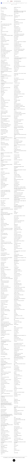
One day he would (3, 54)
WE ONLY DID (3, 378)
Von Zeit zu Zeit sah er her (4, 102)
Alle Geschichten (3, 298)
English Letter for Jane (17, 7)
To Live (2, 244)
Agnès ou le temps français (4, 373)
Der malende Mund (3, 14)
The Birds (15, 230)
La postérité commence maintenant (19, 190)
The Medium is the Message (18, 414)
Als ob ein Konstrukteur (17, 91)
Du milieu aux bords (17, 157)
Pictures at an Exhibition (17, 164)
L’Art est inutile (16, 431)
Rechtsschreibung (3, 361)
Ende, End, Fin (3, 142)
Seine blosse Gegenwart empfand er (6, 124)
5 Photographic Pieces (4, 8)
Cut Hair (2, 166)
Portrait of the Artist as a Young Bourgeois (7, 278)
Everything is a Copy (3, 41)
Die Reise (2, 122)
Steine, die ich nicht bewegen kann (6, 269)
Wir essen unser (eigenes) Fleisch (5, 190)
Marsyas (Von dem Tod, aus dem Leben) (19, 345)
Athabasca (15, 191)
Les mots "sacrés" (16, 254)
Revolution (2, 107)
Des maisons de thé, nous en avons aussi (6, 229)
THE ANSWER (16, 314)
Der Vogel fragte (3, 55)
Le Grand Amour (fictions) (4, 106)
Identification (16, 247)
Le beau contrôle (16, 424)
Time (14, 203)
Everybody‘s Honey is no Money (18, 353)
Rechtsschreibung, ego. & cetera (18, 179)
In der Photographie (3, 185)
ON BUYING (2, 327)
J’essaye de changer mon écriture (19, 410)
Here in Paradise (16, 423)
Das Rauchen (16, 379)
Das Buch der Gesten (17, 30)
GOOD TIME (15, 117)
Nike (1, 117)
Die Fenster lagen (16, 62)
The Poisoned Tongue (4, 223)
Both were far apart (17, 184)
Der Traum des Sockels (4, 445)
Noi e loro (15, 389)
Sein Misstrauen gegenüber (4, 118)
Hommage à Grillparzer (4, 314)
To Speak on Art (3, 303)
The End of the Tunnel (4, 289)
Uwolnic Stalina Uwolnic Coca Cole (19, 79)
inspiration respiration (4, 447)
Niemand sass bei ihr (17, 426)
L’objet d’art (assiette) (17, 107)
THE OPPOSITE (16, 122)
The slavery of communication (18, 289)
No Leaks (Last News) (17, 308)
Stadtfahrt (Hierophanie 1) (4, 439)
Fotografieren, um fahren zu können (6, 379)
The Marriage (16, 440)
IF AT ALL (2, 157)
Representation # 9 (16, 348)
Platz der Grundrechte (17, 422)
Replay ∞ (15, 373)
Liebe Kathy (2, 264)
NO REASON (2, 46)
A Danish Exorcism (3, 262)
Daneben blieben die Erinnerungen (6, 323)
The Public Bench (16, 152)
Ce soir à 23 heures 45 (4, 419)
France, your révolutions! (17, 61)
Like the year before (3, 129)
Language (2, 315)
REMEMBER (2, 80)
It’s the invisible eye (3, 81)
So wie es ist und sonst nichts (18, 123)
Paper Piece (15, 244)
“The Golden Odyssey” (17, 100)
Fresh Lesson (16, 278)
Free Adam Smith (16, 337)
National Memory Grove (4, 62)
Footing (2, 148)
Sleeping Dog (16, 224)
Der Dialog (15, 393)
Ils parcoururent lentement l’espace (19, 392)
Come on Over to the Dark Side (18, 129)
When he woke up (16, 67)
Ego (14, 319)
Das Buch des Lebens (4, 180)
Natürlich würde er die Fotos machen (19, 309)
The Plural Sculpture (4, 409)
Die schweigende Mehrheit (17, 142)
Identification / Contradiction (18, 388)
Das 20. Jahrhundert (17, 273)
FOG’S (15, 25)
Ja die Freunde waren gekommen (18, 119)
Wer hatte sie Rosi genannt (4, 300)
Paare (15, 417)
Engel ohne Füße (16, 26)
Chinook (2, 369)
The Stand (15, 341)
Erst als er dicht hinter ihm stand (5, 191)
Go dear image (16, 74)
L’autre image (16, 452)
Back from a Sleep (3, 407)
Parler (1, 30)
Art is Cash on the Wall (4, 178)
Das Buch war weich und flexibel (5, 310)
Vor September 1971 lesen (17, 112)
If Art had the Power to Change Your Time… (20, 257)
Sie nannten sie (3, 174)
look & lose (15, 148)
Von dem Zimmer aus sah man (5, 431)
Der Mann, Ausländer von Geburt (5, 358)
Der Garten (15, 180)
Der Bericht (2, 284)
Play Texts (2, 220)
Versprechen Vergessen (17, 269)
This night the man (3, 331)
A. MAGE (2, 215)
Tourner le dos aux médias (4, 423)
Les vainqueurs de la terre (4, 451)
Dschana (15, 102)
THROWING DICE (16, 350)
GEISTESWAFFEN (3, 332)
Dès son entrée (3, 418)
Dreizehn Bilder (3, 183)
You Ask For (15, 54)
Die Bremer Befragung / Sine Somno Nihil (6, 243)
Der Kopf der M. (16, 21)
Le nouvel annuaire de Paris (5, 282)
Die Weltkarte (3, 61)
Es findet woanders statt (4, 258)
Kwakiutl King (3, 18)
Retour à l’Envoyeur (17, 133)
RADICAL (2, 320)
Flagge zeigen (3, 446)
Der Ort (2, 163)
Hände (2, 26)
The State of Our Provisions (18, 46)
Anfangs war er (16, 429)
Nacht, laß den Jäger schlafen (5, 198)
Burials (2, 247)
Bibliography (2, 91)
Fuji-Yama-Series (16, 267)
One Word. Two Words (4, 136)
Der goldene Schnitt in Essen (18, 235)
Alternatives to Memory (17, 234)
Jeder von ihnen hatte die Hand (18, 439)
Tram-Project (16, 282)
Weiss (1, 158)
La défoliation (16, 268)
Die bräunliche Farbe (4, 179)
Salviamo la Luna (16, 68)
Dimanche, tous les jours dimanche (19, 300)
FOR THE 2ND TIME (17, 297)
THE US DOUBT (3, 248)
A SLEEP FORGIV (3, 203)
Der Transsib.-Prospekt (17, 418)
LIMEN (15, 211)
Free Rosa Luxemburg (17, 238)
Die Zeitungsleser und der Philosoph (19, 318)
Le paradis (15, 101)
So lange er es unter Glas (4, 344)
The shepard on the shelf (4, 430)
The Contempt (16, 445)
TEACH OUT (2, 196)
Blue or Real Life (3, 200)
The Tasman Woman (17, 374)
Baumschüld (2, 268)
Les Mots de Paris (3, 368)
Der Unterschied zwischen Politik (5, 87)
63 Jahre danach (3, 273)
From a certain (3, 101)
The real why (16, 303)
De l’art (2, 239)
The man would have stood (4, 67)
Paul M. (15, 249)
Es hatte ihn (2, 149)
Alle (14, 55)
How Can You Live (16, 320)
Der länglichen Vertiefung (17, 44)
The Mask (2, 350)
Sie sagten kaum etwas (17, 228)
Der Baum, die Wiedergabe (4, 267)
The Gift (2, 134)
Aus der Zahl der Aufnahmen (18, 248)
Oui (14, 223)
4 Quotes (2, 345)
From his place (16, 383)
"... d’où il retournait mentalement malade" (7, 35)
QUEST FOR (2, 218)
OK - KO (15, 8)
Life (14, 18)
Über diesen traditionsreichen (5, 309)
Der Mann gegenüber (4, 119)
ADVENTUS (15, 436)
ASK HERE (2, 13)
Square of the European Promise (18, 358)
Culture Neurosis (16, 218)
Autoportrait (2, 45)
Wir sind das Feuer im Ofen (18, 288)
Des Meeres (2, 36)
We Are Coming (16, 13)
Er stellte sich (16, 124)
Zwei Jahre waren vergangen (5, 224)
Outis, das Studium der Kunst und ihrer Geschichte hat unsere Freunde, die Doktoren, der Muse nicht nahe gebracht (6, 404)
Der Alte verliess (3, 205)
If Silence (15, 387)
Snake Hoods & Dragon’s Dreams (5, 277)
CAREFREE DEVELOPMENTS (5, 44)
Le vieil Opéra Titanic (17, 384)
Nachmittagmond (3, 255)
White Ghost (16, 401)
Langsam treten (16, 292)
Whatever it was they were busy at (6, 287)
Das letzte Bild (3, 192)
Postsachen (15, 279)
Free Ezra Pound (16, 332)
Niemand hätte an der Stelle (18, 229)
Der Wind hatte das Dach (4, 234)
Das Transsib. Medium (4, 127)
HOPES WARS (3, 195)
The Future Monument (17, 92)
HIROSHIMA (2, 337)
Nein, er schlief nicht (4, 274)
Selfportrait (15, 81)
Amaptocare (16, 225)
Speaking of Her (3, 219)
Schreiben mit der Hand (4, 168)
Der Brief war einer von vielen (18, 315)
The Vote (2, 175)
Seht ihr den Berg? (3, 348)
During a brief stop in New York (18, 349)
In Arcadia (15, 362)
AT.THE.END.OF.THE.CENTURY (5, 349)
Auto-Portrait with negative (18, 114)
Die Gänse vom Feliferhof (17, 305)
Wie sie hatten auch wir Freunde (5, 100)
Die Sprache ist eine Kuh (4, 212)
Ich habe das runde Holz (17, 243)
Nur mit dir (2, 204)
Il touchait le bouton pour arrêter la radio (7, 15)
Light (14, 14)
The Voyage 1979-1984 (4, 326)
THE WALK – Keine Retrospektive (18, 50)
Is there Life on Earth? (4, 353)
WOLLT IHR (2, 292)
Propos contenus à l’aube (4, 143)
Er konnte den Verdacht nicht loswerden (20, 113)
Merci (1, 188)
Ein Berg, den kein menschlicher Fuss (6, 330)
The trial (2, 86)
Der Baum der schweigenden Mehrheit (6, 68)
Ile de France (16, 277)
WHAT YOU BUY (3, 92)
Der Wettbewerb (3, 19)
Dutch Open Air (3, 335)
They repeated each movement (18, 105)
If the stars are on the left (4, 31)
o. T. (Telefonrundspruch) (4, 436)
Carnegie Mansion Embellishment (18, 35)
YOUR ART (15, 40)
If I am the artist (3, 105)
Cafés (15, 361)
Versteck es (2, 429)
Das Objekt (2, 343)
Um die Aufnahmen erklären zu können (19, 215)
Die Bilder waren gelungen (4, 401)
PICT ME (2, 79)
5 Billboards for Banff (17, 400)
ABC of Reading (3, 356)
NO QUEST (15, 272)
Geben (15, 310)
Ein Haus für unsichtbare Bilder (5, 173)
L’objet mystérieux (3, 49)
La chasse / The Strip (17, 175)
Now (1, 235)
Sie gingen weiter (3, 374)
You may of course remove (18, 274)
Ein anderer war (16, 330)
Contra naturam (16, 56)
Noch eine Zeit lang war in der (5, 25)
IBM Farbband (16, 87)
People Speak (3, 308)
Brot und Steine (16, 36)
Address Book (16, 365)
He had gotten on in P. (17, 27)
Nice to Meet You (3, 387)
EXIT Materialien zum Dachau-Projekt (19, 106)
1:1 (14, 451)
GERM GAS (15, 71)
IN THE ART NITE (16, 97)
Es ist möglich (16, 204)
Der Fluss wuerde (3, 410)
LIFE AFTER (15, 233)
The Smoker (15, 411)
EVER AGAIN (16, 258)
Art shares (2, 283)
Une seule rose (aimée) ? (4, 362)
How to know (3, 313)
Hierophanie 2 (16, 86)
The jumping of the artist (4, 63)
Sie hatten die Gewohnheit (18, 284)
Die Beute (15, 409)
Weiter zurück (16, 32)
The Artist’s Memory (3, 297)
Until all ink (15, 163)
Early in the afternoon (4, 288)
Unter (1, 73)
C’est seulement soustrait (4, 417)
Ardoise (15, 264)
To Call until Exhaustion (4, 354)
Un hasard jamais (16, 368)
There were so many (17, 15)
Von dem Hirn (16, 219)
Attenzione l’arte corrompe (18, 344)
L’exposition (2, 388)
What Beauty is (3, 452)
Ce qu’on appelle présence (18, 435)
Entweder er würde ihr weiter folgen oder (20, 200)
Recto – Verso (3, 426)
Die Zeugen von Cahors (17, 394)
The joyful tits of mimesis (4, 130)
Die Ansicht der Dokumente (5, 294)
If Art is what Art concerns (4, 434)
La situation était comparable (5, 40)
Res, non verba (16, 143)
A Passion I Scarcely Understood (5, 393)
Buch (1, 338)
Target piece (15, 430)
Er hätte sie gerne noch (17, 149)
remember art (16, 212)
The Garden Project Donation (5, 318)
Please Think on (3, 411)
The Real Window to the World (5, 254)
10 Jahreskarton (16, 183)
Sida (1, 114)
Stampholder (2, 263)
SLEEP (15, 326)
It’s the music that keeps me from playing (7, 228)
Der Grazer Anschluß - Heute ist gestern (6, 257)
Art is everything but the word (5, 435)
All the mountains (3, 133)
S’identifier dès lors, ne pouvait (18, 22)
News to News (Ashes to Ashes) (18, 192)
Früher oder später (3, 399)
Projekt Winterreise (3, 400)
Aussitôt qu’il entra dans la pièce (18, 294)
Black (1, 279)
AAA (1, 96)
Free (1, 32)
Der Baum (2, 305)
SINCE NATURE (16, 324)
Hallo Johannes (16, 130)
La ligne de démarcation (4, 112)
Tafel (1, 21)
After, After (15, 173)
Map (14, 136)
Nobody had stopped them (4, 184)
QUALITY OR (15, 262)
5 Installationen (3, 440)
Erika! (15, 178)
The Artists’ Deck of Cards (4, 123)
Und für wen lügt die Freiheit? (18, 327)
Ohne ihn (15, 446)
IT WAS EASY (16, 80)
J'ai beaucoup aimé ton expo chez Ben (19, 287)
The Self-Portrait (16, 263)
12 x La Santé (16, 331)
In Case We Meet (16, 51)
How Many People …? (17, 450)
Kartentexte (2, 384)
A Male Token (16, 399)
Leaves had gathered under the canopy (6, 50)
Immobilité (15, 158)
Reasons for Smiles (16, 293)
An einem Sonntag (16, 174)
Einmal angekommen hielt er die (18, 343)
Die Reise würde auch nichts (18, 31)
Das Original (2, 293)
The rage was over (3, 389)
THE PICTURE (3, 272)
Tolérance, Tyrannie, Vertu (17, 378)
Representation (16, 185)
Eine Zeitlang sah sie (4, 450)
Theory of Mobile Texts (17, 304)
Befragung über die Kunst (17, 195)
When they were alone (4, 74)
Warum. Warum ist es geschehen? (5, 51)
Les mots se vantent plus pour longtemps (20, 41)
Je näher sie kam (3, 56)
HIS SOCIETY (16, 118)
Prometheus (2, 392)
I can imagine (16, 434)
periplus (2, 97)
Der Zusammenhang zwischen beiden (19, 49)
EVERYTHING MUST (17, 369)
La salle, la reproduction (4, 304)
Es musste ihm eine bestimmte (18, 96)
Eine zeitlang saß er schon (17, 283)
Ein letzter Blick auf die (17, 338)
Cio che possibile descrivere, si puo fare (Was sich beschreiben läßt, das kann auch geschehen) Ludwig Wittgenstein (7, 415)
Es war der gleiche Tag (4, 233)
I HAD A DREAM (3, 238)
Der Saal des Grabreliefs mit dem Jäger (19, 419)
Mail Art (2, 211)
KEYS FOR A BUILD (3, 66)
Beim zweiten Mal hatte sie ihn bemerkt (19, 66)
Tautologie (2, 365)
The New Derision (3, 27)
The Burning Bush (16, 63)
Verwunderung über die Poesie (5, 383)
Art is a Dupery (3, 422)
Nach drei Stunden (3, 7)
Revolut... (15, 168)
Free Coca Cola (3, 150)
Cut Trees (15, 313)
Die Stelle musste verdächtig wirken (19, 220)
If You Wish (15, 213)
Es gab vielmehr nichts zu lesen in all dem (20, 73)
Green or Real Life (16, 239)
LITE (14, 447)
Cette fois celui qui (3, 225)
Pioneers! (15, 323)
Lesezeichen (2, 319)
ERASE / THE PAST (3, 113)
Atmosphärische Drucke (17, 45)
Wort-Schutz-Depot (3, 249)
